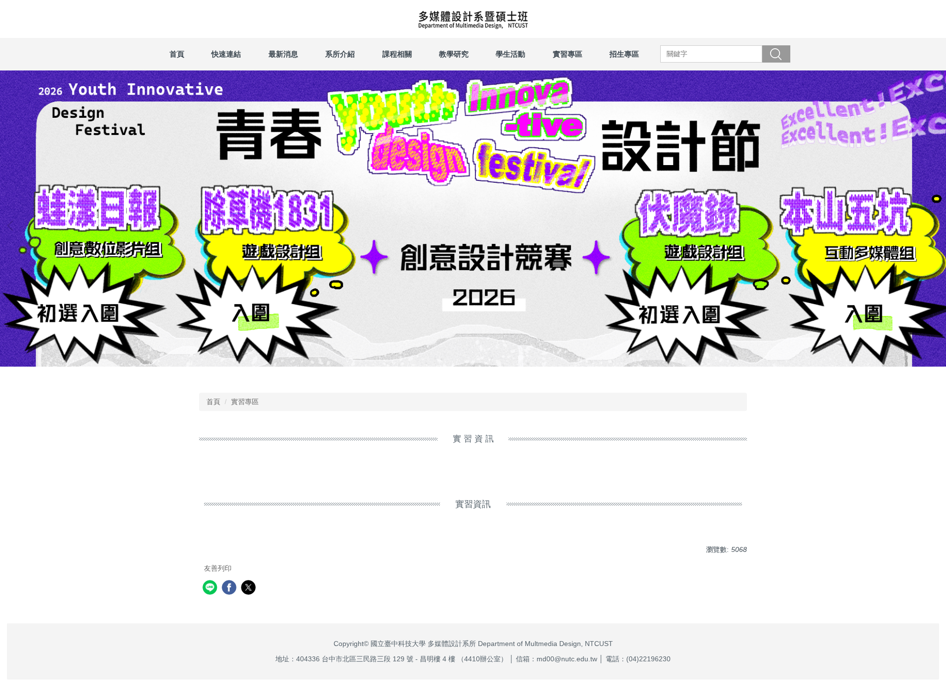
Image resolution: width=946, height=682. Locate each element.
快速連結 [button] (226, 54)
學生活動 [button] (510, 54)
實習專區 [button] (567, 54)
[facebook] (230, 588)
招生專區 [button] (624, 54)
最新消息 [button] (283, 54)
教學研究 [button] (454, 54)
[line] (211, 588)
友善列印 (218, 568)
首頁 (176, 54)
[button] (12, 225)
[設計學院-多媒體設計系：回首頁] (473, 19)
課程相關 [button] (397, 54)
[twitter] (249, 588)
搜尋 (776, 54)
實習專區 (245, 402)
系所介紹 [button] (340, 54)
